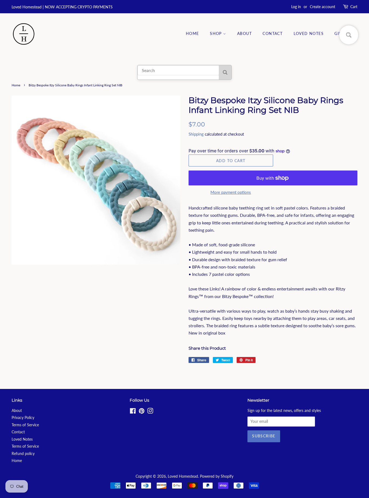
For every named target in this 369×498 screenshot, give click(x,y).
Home (192, 33)
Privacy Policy (23, 417)
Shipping (196, 134)
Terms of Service (25, 425)
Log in (296, 6)
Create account (322, 6)
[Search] (225, 72)
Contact (273, 33)
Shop (216, 33)
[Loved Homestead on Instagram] (150, 412)
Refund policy (23, 453)
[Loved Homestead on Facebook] (133, 412)
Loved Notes (309, 33)
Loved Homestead (183, 476)
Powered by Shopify (216, 476)
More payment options (230, 192)
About (244, 33)
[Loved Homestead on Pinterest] (142, 412)
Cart (353, 6)
